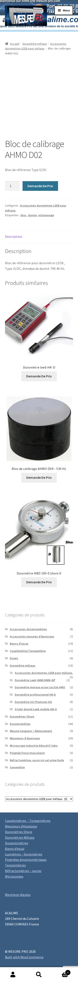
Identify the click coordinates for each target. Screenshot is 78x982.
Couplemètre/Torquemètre (28, 651)
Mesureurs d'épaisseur (25, 738)
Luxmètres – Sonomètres (23, 854)
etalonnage (46, 215)
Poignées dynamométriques (26, 859)
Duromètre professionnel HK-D (35, 694)
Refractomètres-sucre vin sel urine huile (37, 760)
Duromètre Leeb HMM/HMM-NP (35, 680)
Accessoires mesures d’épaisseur (32, 636)
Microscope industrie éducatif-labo (34, 745)
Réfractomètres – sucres (23, 871)
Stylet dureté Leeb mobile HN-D (36, 709)
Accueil (14, 44)
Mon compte (13, 974)
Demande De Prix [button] (39, 376)
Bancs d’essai (14, 848)
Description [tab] (13, 236)
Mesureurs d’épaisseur (21, 826)
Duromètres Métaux (19, 837)
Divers (14, 658)
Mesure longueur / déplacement (31, 731)
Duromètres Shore (22, 716)
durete (32, 215)
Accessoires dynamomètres (28, 629)
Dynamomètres (20, 724)
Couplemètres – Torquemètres (27, 820)
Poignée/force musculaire (27, 753)
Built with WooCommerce (24, 957)
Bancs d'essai (19, 643)
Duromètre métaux (35, 44)
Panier (60, 971)
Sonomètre (17, 767)
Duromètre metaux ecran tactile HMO (40, 687)
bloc (23, 215)
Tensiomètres (15, 865)
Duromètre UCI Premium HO (33, 702)
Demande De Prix (40, 186)
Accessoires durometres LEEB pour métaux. (44, 673)
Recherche (39, 974)
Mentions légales (18, 894)
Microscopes (14, 876)
